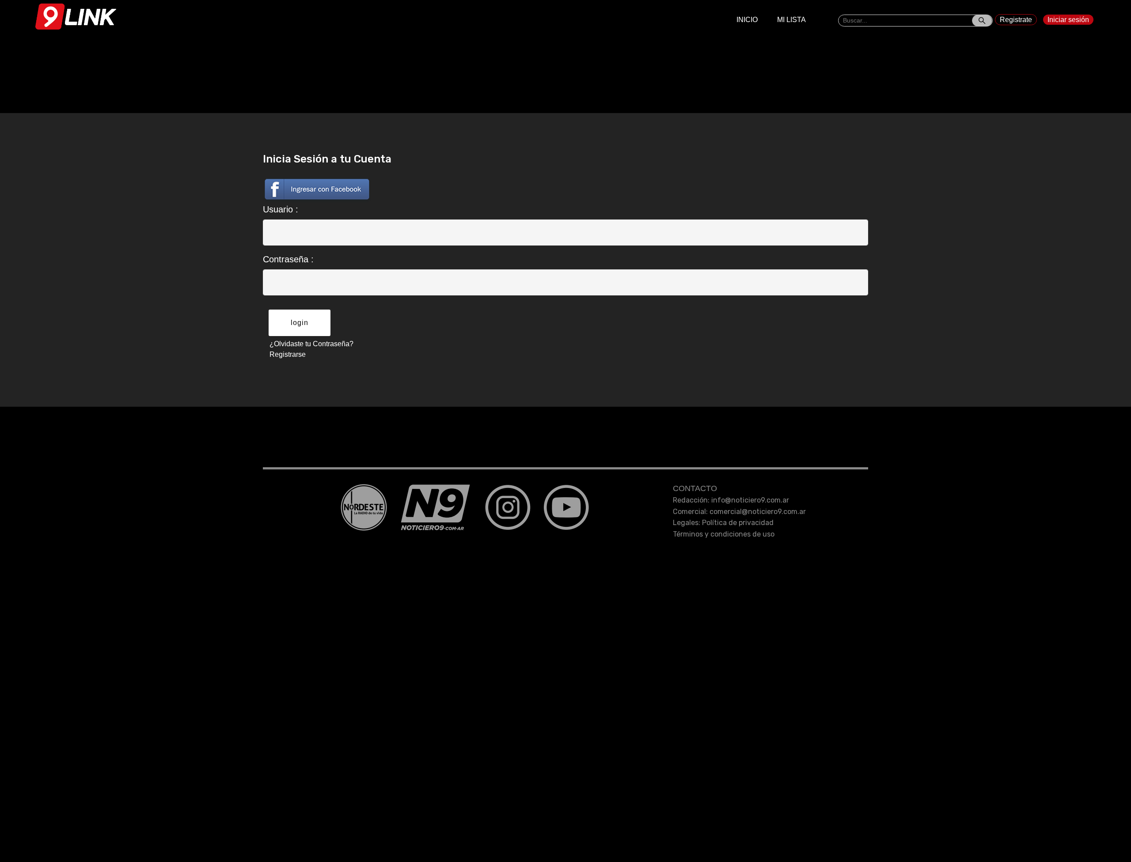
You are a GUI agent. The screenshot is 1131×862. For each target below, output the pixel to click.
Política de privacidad (738, 522)
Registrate (1016, 19)
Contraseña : (288, 259)
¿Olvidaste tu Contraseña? (311, 344)
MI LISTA (791, 19)
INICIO (747, 19)
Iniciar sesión (1068, 19)
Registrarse (287, 354)
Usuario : (280, 209)
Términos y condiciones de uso (723, 534)
